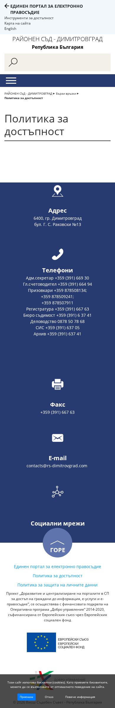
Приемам (26, 697)
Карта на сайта (17, 23)
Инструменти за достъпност (29, 17)
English (10, 28)
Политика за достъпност (23, 98)
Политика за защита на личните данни (57, 585)
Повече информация (80, 697)
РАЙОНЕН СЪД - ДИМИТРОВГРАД (28, 93)
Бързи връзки (66, 93)
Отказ (49, 697)
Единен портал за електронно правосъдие (57, 566)
